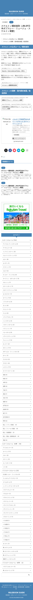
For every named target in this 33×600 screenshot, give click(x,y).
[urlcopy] (27, 150)
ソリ (4, 156)
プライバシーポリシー (23, 585)
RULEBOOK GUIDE (16, 11)
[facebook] (10, 150)
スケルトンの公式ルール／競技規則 (12, 39)
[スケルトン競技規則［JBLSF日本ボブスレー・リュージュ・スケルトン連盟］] (18, 150)
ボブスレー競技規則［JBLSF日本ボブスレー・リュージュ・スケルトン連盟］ (15, 171)
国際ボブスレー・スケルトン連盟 (12, 100)
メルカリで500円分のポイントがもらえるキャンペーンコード (21, 121)
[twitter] (6, 150)
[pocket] (14, 150)
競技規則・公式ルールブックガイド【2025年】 (16, 595)
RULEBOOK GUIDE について (9, 585)
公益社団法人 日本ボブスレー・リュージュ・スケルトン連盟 (16, 108)
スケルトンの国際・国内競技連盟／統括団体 (15, 41)
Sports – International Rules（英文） (14, 71)
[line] (23, 150)
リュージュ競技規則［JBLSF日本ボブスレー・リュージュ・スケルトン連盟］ (15, 186)
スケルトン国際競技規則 (9, 85)
